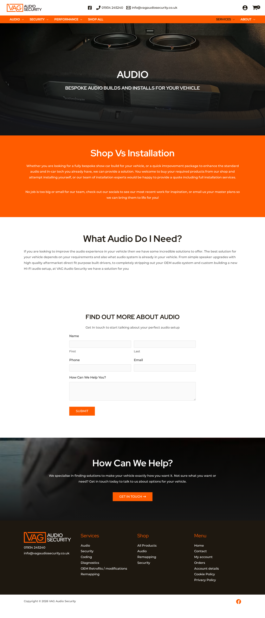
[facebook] (90, 8)
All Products (147, 545)
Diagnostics (90, 563)
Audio (85, 545)
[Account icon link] (245, 7)
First (72, 351)
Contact (200, 551)
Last (137, 351)
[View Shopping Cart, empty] (255, 8)
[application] (22, 19)
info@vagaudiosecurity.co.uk (46, 553)
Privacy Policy (205, 580)
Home (199, 545)
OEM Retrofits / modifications (104, 568)
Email (138, 360)
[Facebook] (238, 601)
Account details (206, 568)
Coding (86, 557)
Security (87, 551)
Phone (74, 360)
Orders (199, 563)
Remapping (90, 574)
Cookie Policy (204, 574)
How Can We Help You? (87, 377)
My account (203, 557)
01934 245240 (34, 547)
